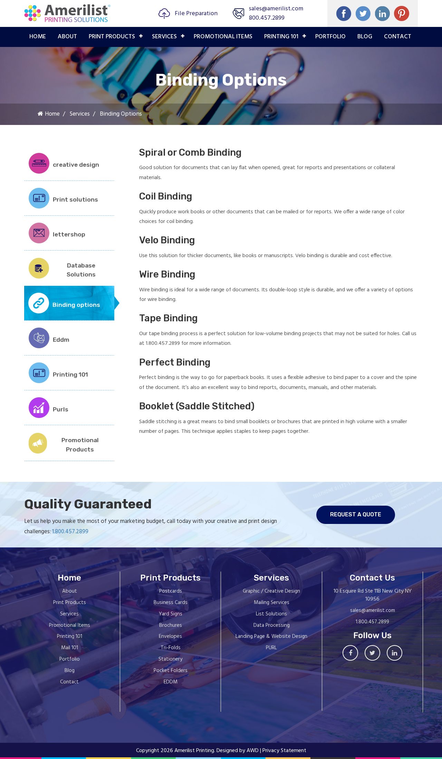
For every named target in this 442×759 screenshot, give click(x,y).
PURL (271, 648)
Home (37, 37)
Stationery (170, 659)
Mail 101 (69, 648)
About (67, 37)
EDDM (170, 682)
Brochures (170, 625)
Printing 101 (69, 636)
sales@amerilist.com (276, 9)
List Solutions (271, 614)
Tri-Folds (171, 648)
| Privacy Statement (283, 750)
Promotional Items (69, 625)
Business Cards (171, 603)
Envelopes (170, 636)
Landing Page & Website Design (271, 636)
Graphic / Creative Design (271, 591)
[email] (402, 13)
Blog (364, 37)
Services (164, 37)
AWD (253, 750)
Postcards (170, 591)
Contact (397, 37)
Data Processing (271, 625)
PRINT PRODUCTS (112, 37)
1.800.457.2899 (70, 531)
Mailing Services (271, 603)
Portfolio (69, 659)
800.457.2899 (267, 18)
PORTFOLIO (330, 37)
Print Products (69, 603)
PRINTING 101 (281, 37)
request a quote (355, 514)
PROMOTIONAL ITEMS (223, 37)
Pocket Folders (171, 670)
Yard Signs (170, 614)
